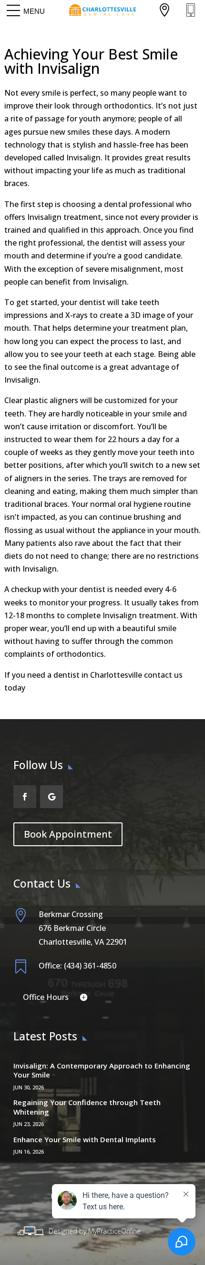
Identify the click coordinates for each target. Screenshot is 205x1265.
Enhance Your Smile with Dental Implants (84, 1139)
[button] (34, 11)
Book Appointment (68, 834)
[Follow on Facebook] (24, 796)
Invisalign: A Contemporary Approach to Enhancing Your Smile (101, 1070)
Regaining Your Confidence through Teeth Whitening (87, 1107)
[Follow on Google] (51, 796)
